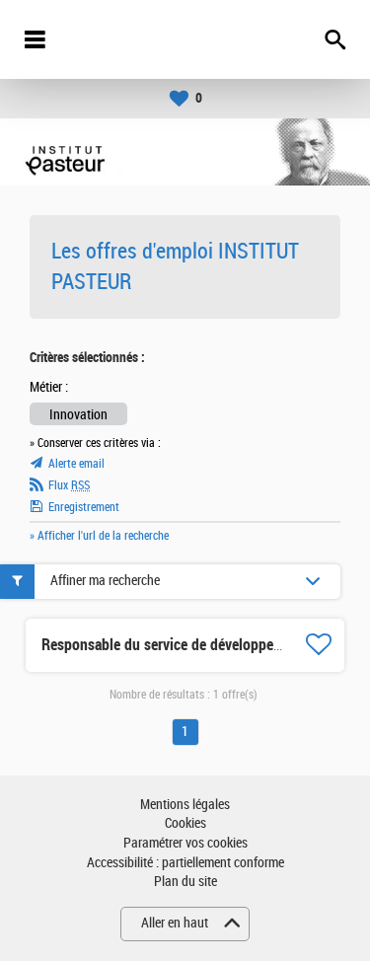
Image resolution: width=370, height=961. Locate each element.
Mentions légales (185, 804)
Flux (69, 485)
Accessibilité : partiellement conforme (185, 862)
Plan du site (185, 881)
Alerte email (76, 464)
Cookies (185, 823)
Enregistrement (83, 507)
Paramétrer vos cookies (185, 843)
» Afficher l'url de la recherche (99, 536)
